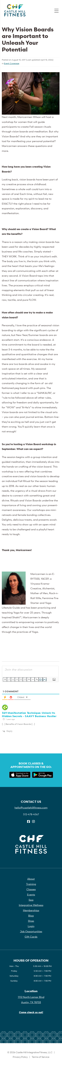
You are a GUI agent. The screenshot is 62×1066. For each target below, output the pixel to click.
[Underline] (13, 679)
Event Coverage (11, 63)
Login (31, 926)
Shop (31, 920)
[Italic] (9, 679)
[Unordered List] (25, 679)
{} (41, 679)
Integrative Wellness (31, 905)
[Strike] (17, 679)
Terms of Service (40, 1056)
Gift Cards (31, 936)
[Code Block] (33, 679)
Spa (31, 899)
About (31, 878)
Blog (31, 915)
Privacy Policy (20, 1056)
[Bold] (5, 679)
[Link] (37, 679)
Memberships (31, 910)
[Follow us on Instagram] (33, 821)
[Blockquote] (29, 679)
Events (31, 894)
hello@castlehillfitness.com (31, 807)
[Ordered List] (21, 679)
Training (31, 884)
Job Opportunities (31, 931)
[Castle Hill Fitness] (15, 10)
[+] (44, 679)
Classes (31, 889)
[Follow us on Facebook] (28, 821)
